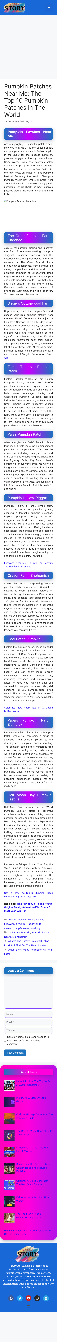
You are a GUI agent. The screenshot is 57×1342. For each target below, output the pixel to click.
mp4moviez (22, 928)
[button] (28, 1306)
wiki (6, 357)
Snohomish (21, 936)
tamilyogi (35, 928)
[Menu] (49, 8)
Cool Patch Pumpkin (19, 932)
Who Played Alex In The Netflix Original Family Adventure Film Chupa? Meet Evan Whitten (28, 907)
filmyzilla (21, 924)
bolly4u (22, 919)
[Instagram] (37, 1298)
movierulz (9, 928)
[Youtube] (28, 1298)
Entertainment (36, 919)
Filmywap (9, 924)
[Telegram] (46, 1298)
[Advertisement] (28, 45)
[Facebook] (11, 1298)
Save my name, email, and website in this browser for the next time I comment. (28, 1040)
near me (12, 919)
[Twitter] (20, 1298)
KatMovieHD (34, 924)
